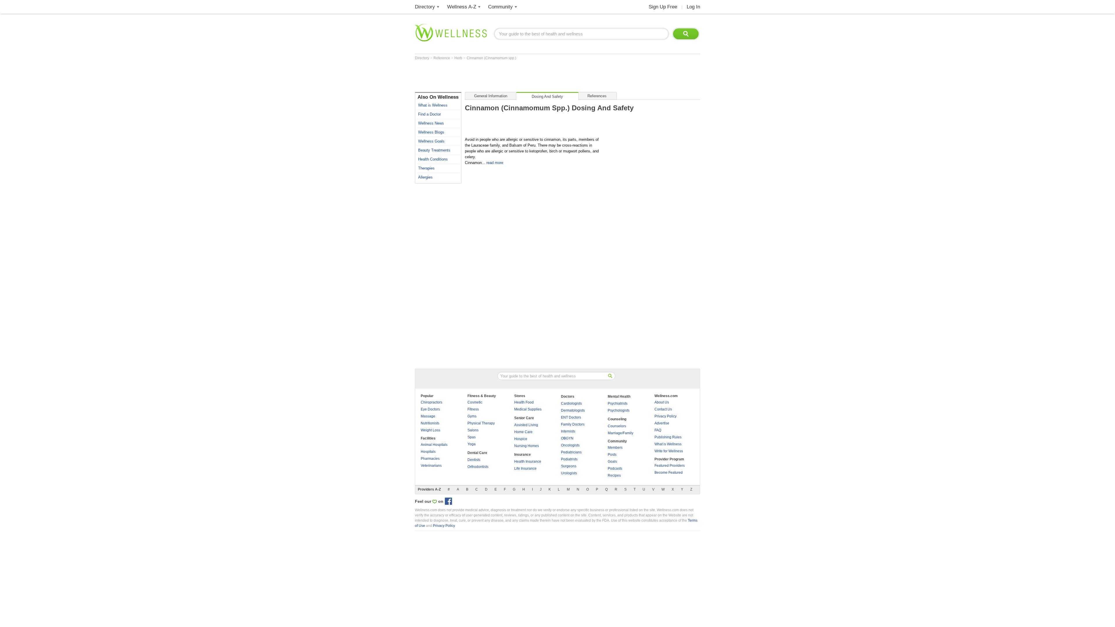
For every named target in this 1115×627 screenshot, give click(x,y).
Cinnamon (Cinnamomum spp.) (491, 58)
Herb (458, 58)
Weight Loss (430, 430)
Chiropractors (431, 402)
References (597, 96)
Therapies (426, 168)
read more (494, 163)
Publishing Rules (667, 437)
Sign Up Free (663, 7)
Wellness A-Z (461, 7)
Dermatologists (573, 410)
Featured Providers (669, 466)
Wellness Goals (431, 141)
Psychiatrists (617, 403)
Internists (568, 431)
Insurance (522, 455)
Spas (471, 437)
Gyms (471, 416)
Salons (473, 430)
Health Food (524, 402)
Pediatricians (571, 452)
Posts (612, 455)
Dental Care (477, 453)
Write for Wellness (668, 451)
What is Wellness (432, 105)
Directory (425, 7)
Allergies (425, 177)
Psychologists (619, 410)
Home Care (523, 432)
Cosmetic (474, 402)
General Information (490, 96)
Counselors (617, 426)
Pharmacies (430, 459)
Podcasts (615, 468)
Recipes (614, 475)
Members (615, 448)
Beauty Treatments (434, 150)
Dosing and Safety (547, 96)
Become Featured (668, 473)
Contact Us (663, 409)
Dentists (473, 460)
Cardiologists (571, 403)
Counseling (617, 419)
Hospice (520, 439)
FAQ (657, 430)
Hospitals (428, 452)
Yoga (471, 444)
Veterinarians (431, 466)
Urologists (569, 473)
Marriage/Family (620, 433)
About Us (661, 402)
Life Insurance (525, 468)
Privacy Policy (665, 416)
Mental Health (619, 396)
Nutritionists (430, 423)
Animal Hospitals (434, 445)
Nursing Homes (526, 446)
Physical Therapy (481, 423)
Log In (693, 7)
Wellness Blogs (431, 132)
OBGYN (567, 438)
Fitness (473, 409)
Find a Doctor (429, 114)
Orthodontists (477, 467)
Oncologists (570, 445)
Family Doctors (573, 424)
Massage (428, 416)
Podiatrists (569, 459)
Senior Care (524, 418)
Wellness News (431, 123)
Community (500, 7)
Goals (612, 462)
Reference (442, 58)
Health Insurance (527, 462)
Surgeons (568, 466)
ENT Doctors (571, 417)
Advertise (661, 423)
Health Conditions (433, 159)
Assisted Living (526, 425)
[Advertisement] (520, 76)
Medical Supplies (528, 409)
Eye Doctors (430, 409)
